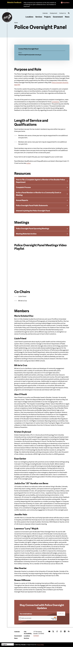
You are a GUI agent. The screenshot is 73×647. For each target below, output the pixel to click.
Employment (53, 13)
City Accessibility (28, 632)
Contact (36, 635)
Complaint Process (23, 187)
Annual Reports (22, 200)
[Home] (7, 17)
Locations (29, 17)
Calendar (45, 13)
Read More (66, 2)
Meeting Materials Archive (26, 234)
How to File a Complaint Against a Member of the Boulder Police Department (40, 180)
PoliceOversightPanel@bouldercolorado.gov (29, 54)
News (67, 17)
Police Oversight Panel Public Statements (32, 205)
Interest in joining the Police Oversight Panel (33, 210)
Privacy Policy (40, 644)
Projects (47, 17)
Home (16, 22)
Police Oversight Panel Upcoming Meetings (32, 228)
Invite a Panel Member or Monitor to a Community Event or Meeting (38, 193)
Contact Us (62, 13)
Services (38, 17)
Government (58, 17)
